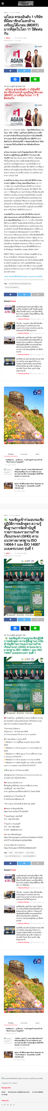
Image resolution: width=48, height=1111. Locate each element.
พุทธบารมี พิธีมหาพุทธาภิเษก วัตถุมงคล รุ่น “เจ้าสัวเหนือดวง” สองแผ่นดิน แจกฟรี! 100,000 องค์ (29, 485)
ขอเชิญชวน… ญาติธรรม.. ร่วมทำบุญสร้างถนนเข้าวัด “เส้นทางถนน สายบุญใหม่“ (24, 461)
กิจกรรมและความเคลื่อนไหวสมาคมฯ (19, 1092)
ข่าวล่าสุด (4, 1094)
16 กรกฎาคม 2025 (20, 38)
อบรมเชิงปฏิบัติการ (29, 856)
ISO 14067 (30, 853)
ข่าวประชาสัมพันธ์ (14, 12)
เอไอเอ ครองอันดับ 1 (12, 287)
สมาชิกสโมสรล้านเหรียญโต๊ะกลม (20, 284)
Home (6, 12)
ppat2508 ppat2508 (23, 319)
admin (8, 38)
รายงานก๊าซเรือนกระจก (13, 856)
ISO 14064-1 (19, 853)
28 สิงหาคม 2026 (36, 319)
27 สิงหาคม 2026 (36, 333)
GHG (11, 853)
